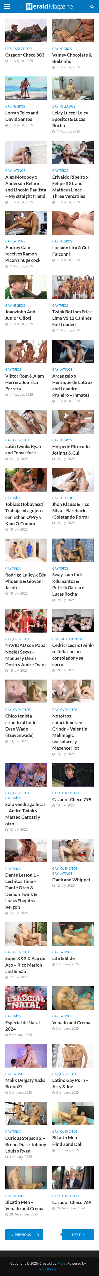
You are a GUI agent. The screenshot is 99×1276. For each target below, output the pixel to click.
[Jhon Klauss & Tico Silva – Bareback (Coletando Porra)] (73, 479)
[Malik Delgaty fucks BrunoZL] (26, 1055)
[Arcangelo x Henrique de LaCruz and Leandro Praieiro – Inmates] (73, 350)
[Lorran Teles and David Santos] (26, 87)
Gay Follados (63, 106)
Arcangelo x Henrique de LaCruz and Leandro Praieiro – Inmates (72, 385)
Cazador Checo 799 (71, 799)
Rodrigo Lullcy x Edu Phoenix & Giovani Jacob (25, 581)
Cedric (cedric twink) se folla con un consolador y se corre (73, 654)
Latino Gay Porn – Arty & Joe (70, 1083)
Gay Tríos (60, 171)
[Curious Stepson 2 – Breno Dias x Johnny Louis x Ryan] (26, 1113)
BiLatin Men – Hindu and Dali (67, 1141)
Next (76, 1234)
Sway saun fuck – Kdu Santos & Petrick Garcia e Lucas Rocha (69, 584)
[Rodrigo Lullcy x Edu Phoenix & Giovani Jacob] (26, 549)
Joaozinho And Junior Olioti (20, 315)
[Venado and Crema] (73, 997)
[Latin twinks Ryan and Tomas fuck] (26, 421)
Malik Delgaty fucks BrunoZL (25, 1083)
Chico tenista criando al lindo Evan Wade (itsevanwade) (21, 725)
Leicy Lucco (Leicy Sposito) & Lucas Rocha (70, 119)
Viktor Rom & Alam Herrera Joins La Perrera (24, 382)
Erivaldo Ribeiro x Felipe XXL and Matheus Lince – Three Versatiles (70, 186)
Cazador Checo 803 (24, 55)
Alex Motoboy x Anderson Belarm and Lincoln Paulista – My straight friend (25, 186)
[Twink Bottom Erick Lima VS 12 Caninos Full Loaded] (73, 286)
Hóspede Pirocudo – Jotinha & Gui (72, 450)
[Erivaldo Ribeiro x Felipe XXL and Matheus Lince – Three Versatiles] (73, 152)
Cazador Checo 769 (71, 1202)
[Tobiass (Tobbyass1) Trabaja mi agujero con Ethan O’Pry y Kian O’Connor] (26, 479)
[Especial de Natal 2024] (26, 997)
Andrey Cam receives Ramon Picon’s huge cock (22, 254)
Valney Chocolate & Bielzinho (72, 58)
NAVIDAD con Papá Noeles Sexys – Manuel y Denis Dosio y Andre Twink (26, 654)
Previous (23, 1234)
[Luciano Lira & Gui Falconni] (73, 222)
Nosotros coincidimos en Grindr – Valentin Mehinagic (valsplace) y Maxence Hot (69, 732)
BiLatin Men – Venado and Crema (24, 1205)
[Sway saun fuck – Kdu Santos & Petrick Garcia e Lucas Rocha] (73, 549)
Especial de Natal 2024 (22, 1026)
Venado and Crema (71, 1022)
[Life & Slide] (73, 933)
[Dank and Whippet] (73, 849)
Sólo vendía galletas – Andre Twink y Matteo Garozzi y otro (25, 813)
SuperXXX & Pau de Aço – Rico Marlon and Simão (25, 964)
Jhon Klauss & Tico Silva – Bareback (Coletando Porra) (70, 510)
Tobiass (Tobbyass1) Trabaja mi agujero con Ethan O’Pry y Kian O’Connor (25, 513)
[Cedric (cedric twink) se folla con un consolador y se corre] (73, 620)
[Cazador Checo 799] (73, 774)
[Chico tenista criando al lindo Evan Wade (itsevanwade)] (26, 691)
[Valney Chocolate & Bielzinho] (73, 29)
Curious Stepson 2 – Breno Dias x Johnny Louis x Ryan (25, 1144)
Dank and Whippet (71, 879)
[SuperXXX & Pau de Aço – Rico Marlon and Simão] (26, 933)
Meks (61, 1263)
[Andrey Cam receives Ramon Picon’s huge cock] (26, 222)
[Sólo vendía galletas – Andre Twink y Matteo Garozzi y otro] (26, 774)
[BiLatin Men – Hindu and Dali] (73, 1112)
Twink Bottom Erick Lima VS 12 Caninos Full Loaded (72, 318)
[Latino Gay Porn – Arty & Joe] (73, 1055)
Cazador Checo (18, 49)
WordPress (47, 1269)
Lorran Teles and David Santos (21, 116)
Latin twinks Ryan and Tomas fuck (23, 449)
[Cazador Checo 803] (26, 29)
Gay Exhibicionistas (68, 639)
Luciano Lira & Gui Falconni (70, 251)
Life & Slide (63, 958)
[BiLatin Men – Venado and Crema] (26, 1177)
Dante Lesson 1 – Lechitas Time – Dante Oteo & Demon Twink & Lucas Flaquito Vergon (22, 891)
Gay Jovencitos (18, 440)
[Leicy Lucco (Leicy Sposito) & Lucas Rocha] (73, 87)
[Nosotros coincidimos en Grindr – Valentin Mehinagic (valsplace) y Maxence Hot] (73, 691)
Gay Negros (62, 49)
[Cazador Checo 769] (73, 1177)
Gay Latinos (15, 171)
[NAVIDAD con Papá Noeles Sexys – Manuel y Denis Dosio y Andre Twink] (26, 620)
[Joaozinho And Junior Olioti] (26, 286)
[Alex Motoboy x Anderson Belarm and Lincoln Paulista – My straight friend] (26, 152)
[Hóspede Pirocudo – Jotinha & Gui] (73, 421)
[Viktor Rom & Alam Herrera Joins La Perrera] (26, 350)
